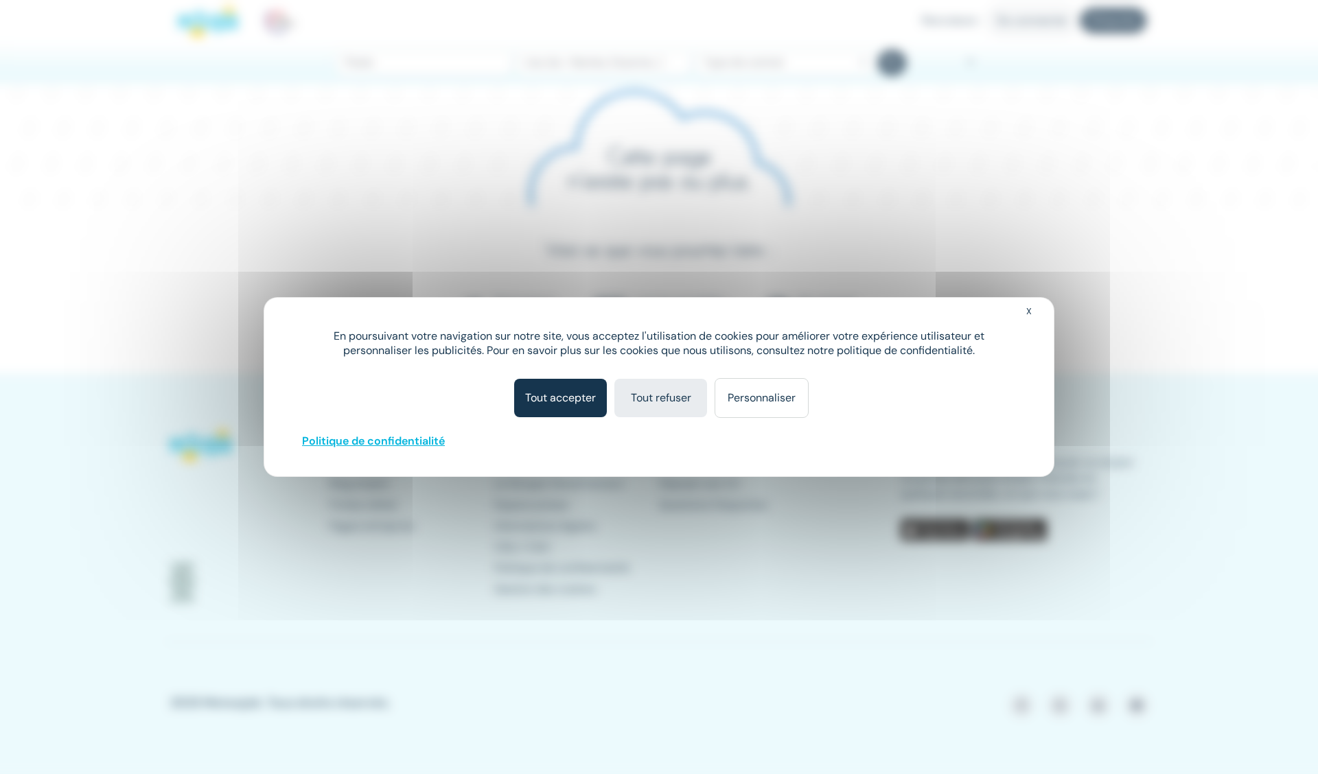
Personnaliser (762, 397)
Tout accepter (560, 397)
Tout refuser (661, 397)
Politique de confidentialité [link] (373, 441)
